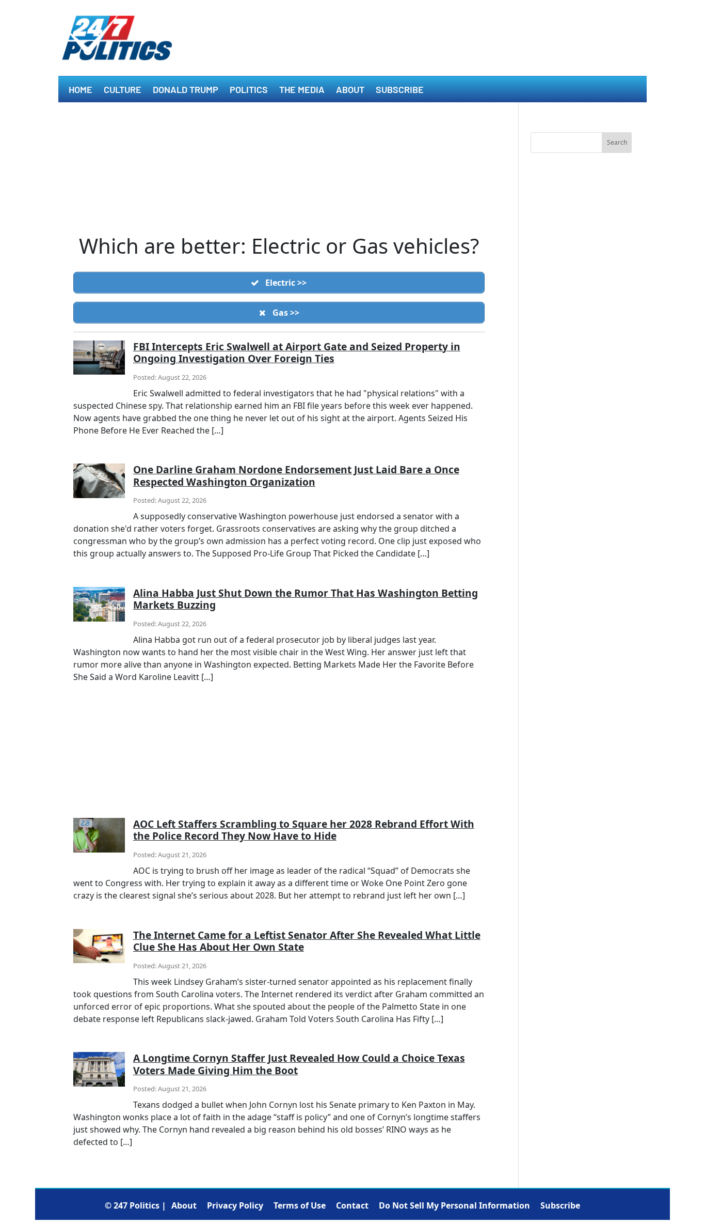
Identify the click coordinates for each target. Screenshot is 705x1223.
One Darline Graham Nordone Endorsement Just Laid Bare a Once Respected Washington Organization (296, 475)
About (350, 90)
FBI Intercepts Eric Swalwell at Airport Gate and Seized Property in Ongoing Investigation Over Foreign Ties (296, 352)
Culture (122, 90)
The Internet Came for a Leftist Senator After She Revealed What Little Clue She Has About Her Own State (306, 941)
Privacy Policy (235, 1205)
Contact (352, 1205)
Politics (249, 90)
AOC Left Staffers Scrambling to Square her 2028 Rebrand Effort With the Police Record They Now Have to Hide (303, 830)
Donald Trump (185, 90)
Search (617, 142)
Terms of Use (300, 1205)
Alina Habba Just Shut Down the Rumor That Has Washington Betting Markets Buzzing (305, 599)
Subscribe (400, 90)
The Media (302, 90)
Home (80, 90)
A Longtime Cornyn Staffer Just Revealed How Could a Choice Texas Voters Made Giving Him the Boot (299, 1064)
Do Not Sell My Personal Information (454, 1205)
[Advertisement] (279, 762)
